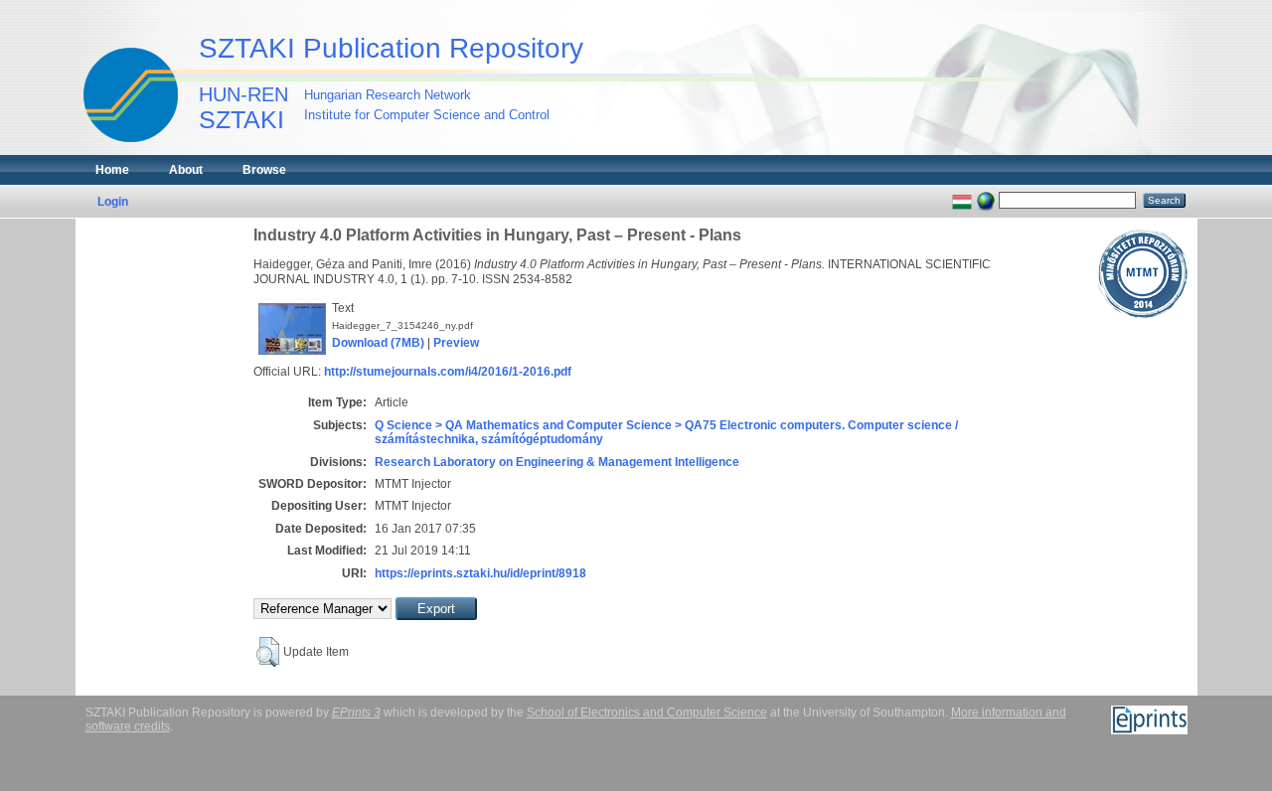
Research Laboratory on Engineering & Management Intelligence (557, 462)
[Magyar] (962, 200)
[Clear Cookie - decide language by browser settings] (986, 200)
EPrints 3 (356, 712)
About (186, 170)
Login (112, 202)
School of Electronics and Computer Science (647, 712)
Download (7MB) (378, 343)
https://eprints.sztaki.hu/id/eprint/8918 (480, 573)
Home (112, 170)
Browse (264, 170)
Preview (456, 343)
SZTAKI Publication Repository (391, 48)
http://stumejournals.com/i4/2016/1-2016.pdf (447, 372)
